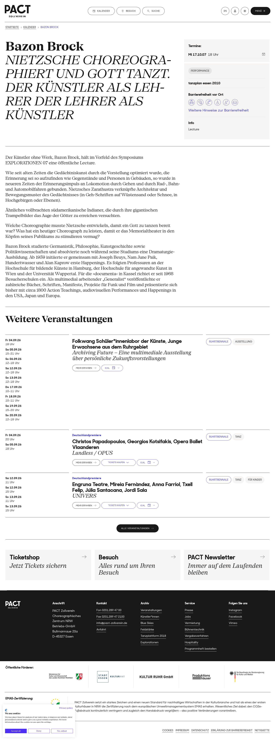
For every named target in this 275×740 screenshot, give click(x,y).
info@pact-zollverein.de (111, 623)
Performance (200, 70)
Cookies (167, 730)
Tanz (238, 436)
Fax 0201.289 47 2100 (110, 616)
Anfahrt (101, 629)
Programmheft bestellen (201, 648)
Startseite (12, 27)
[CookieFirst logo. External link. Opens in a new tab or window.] (6, 710)
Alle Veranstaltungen (135, 528)
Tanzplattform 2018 (153, 636)
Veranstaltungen (151, 610)
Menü (258, 10)
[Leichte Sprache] (235, 11)
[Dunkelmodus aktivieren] (245, 11)
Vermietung (192, 623)
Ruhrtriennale (218, 341)
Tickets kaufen (116, 462)
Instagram (235, 610)
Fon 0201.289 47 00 (108, 610)
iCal (107, 368)
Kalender (29, 27)
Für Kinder (255, 479)
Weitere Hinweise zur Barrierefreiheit (218, 110)
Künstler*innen (150, 616)
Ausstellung (243, 341)
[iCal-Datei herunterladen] (263, 54)
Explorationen (150, 642)
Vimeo (233, 623)
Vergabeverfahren (196, 636)
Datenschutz (200, 730)
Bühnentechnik (194, 629)
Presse (189, 610)
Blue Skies (147, 623)
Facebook (235, 616)
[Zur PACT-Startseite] (18, 11)
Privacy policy (66, 708)
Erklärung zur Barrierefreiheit (231, 730)
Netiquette (262, 730)
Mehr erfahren (84, 368)
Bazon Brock (44, 46)
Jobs (188, 616)
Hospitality (191, 642)
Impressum (182, 730)
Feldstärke (147, 629)
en (225, 10)
